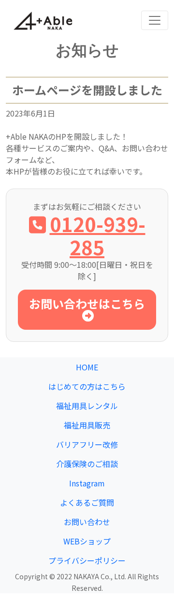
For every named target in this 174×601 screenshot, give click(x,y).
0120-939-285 (97, 235)
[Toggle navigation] (154, 20)
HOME (87, 367)
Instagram (87, 483)
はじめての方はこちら (87, 386)
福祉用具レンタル (87, 405)
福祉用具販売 (87, 425)
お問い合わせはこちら (87, 303)
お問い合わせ (87, 522)
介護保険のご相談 (87, 463)
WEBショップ (87, 541)
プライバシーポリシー (87, 560)
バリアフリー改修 (87, 444)
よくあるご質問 (87, 502)
